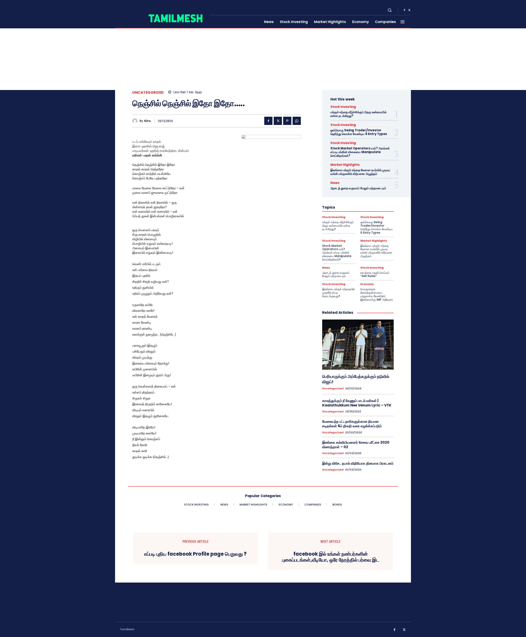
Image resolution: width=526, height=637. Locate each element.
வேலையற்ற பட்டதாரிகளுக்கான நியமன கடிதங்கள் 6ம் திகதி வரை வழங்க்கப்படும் (352, 423)
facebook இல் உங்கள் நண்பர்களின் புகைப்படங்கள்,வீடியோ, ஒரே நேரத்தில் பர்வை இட (330, 557)
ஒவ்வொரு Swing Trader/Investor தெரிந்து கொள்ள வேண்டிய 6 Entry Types (358, 132)
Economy (367, 284)
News (334, 182)
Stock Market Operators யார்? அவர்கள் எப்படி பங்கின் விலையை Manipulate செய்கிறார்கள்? (360, 152)
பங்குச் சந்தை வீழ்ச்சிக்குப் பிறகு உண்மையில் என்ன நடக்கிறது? (358, 114)
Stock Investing (343, 106)
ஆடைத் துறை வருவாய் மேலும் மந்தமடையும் (358, 188)
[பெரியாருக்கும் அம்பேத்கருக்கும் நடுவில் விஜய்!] (358, 345)
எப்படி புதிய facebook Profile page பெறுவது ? (195, 554)
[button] (389, 10)
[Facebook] (404, 10)
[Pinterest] (287, 121)
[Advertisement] (263, 59)
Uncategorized (148, 92)
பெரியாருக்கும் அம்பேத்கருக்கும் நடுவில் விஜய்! (355, 379)
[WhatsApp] (297, 121)
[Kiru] (136, 120)
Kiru (147, 121)
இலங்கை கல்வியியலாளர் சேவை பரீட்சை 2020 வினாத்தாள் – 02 (355, 444)
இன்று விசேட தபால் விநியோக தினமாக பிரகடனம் (357, 463)
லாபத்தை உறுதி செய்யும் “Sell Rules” (374, 274)
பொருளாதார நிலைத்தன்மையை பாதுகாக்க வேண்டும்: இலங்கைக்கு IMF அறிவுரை (376, 294)
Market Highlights (345, 164)
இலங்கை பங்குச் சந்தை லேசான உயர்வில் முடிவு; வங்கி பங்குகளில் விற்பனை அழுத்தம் (360, 172)
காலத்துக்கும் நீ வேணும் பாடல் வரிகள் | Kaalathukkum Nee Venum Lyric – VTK (356, 403)
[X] (409, 10)
